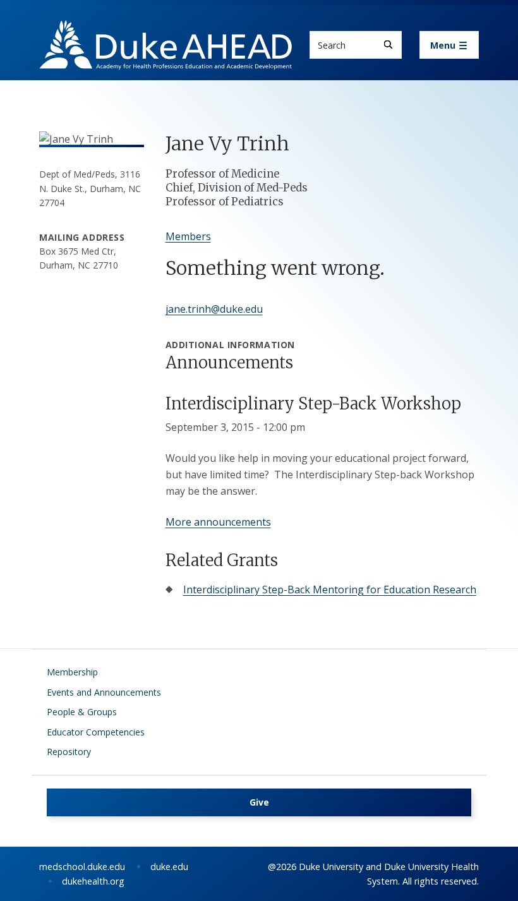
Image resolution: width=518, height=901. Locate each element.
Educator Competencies (96, 732)
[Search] (388, 44)
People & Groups (82, 712)
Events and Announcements (104, 692)
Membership (72, 672)
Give (259, 802)
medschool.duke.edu (82, 867)
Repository (69, 752)
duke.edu (169, 867)
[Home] (165, 31)
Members (188, 236)
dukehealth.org (93, 881)
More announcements (218, 522)
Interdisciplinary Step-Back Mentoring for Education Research (329, 589)
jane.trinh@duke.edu (214, 309)
